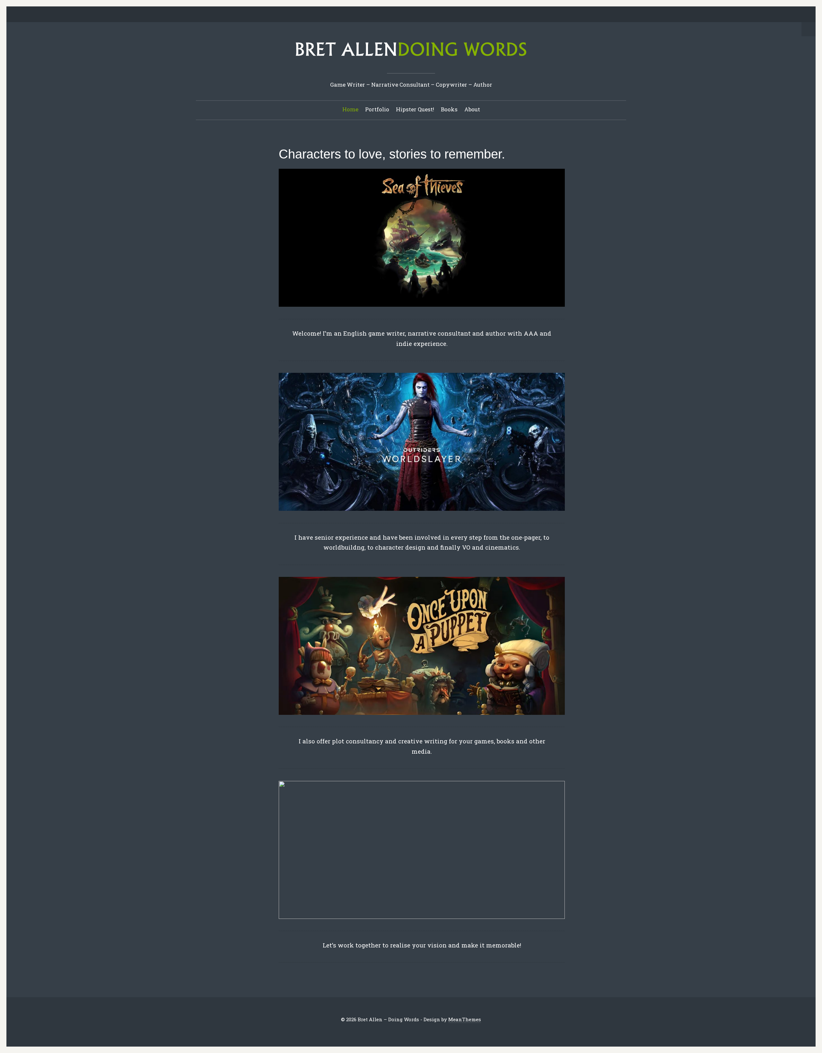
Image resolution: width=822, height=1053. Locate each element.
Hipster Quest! (415, 109)
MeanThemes (464, 1019)
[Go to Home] (411, 58)
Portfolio (377, 109)
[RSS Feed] (446, 14)
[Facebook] (386, 14)
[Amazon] (436, 14)
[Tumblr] (416, 14)
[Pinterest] (406, 14)
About (472, 109)
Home (350, 109)
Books (449, 109)
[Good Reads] (426, 14)
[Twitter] (376, 14)
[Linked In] (396, 14)
